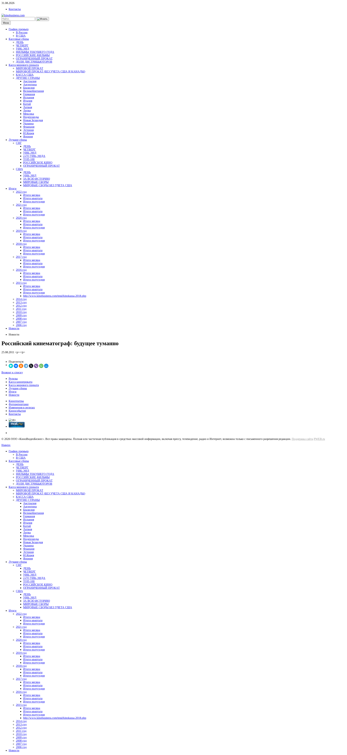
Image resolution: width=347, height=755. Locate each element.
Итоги (12, 188)
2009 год (21, 315)
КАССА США (25, 74)
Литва (27, 110)
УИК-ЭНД (22, 48)
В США (21, 35)
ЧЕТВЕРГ (22, 45)
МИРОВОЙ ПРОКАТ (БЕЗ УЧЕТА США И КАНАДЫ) (50, 71)
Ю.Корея (28, 133)
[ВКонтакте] (16, 366)
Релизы (13, 378)
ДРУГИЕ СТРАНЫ (28, 77)
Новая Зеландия (33, 120)
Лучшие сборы (18, 139)
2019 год (21, 230)
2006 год (21, 325)
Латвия (27, 107)
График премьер (19, 29)
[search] (42, 19)
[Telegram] (26, 366)
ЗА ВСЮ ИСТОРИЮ (36, 178)
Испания (28, 97)
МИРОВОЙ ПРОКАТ (29, 68)
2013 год (21, 302)
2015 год (21, 282)
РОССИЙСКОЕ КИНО (37, 162)
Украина (28, 123)
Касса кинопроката (20, 381)
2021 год (21, 204)
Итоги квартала (32, 198)
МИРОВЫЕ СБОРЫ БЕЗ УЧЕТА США (47, 185)
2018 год (21, 243)
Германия (29, 94)
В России (21, 32)
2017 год (21, 256)
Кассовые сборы (19, 38)
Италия (27, 100)
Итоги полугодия (34, 201)
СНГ (19, 143)
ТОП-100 (29, 159)
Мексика (28, 113)
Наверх (5, 445)
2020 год (21, 217)
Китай (27, 104)
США (19, 169)
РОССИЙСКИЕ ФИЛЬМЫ (33, 55)
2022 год (21, 191)
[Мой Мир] (46, 366)
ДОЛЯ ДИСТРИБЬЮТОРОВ (34, 61)
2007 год (21, 321)
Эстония (28, 130)
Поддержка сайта (302, 438)
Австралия (29, 81)
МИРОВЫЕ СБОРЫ (36, 182)
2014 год (21, 299)
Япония (28, 136)
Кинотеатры (16, 401)
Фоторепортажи (19, 404)
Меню (6, 22)
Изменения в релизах (22, 407)
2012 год (21, 305)
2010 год (21, 312)
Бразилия (29, 87)
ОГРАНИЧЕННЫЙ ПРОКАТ (34, 58)
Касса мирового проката (24, 64)
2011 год (21, 308)
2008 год (21, 318)
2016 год (21, 269)
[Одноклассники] (21, 366)
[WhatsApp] (41, 366)
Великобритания (33, 91)
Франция (28, 126)
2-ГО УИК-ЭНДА (34, 156)
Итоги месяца (31, 195)
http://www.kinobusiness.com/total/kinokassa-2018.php (54, 295)
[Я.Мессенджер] (11, 366)
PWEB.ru (319, 438)
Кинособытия (17, 410)
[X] (31, 366)
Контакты (15, 9)
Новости (14, 328)
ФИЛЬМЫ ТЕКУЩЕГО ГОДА (35, 51)
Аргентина (30, 84)
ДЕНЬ (19, 42)
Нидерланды (31, 117)
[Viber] (36, 366)
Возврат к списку (12, 372)
